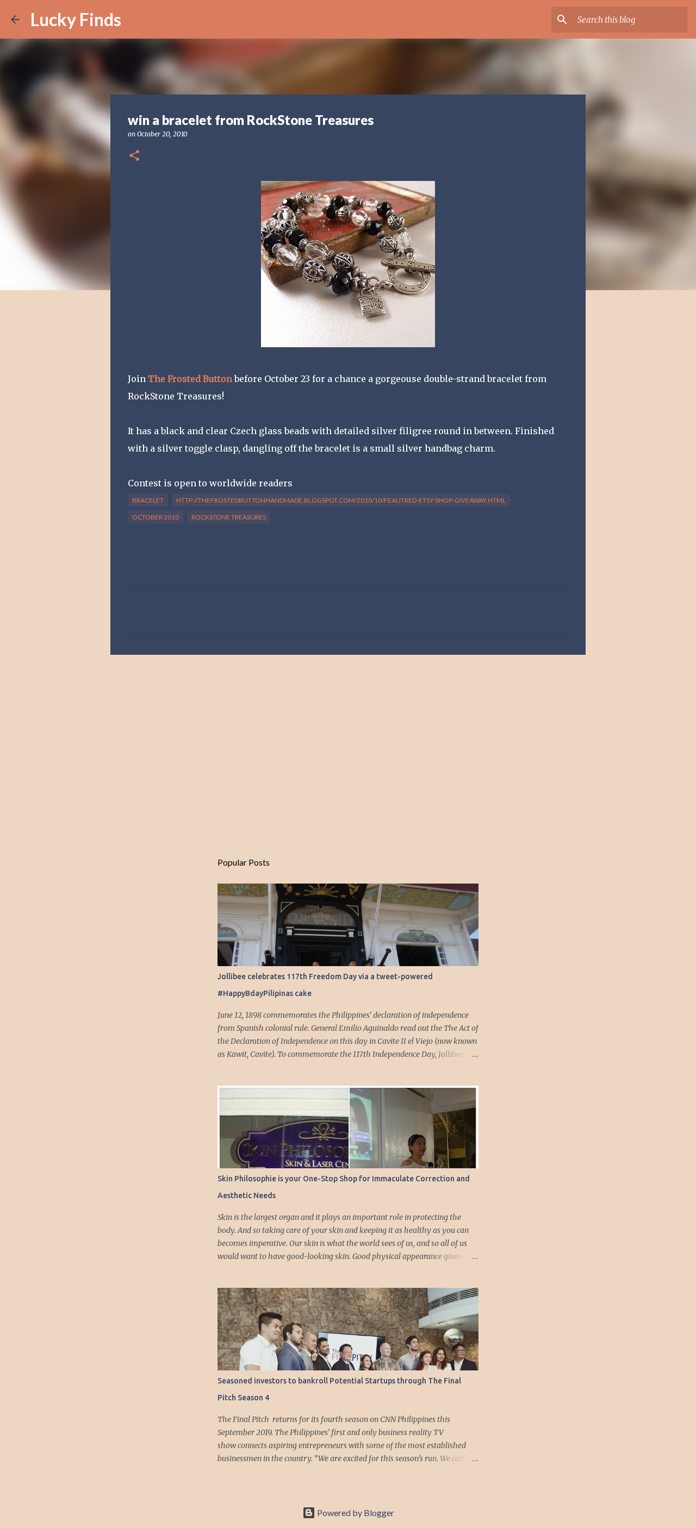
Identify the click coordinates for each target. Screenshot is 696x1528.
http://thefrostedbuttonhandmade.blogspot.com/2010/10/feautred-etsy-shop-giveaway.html (341, 500)
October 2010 (155, 517)
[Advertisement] (348, 747)
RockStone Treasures (228, 517)
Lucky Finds (75, 19)
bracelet (148, 500)
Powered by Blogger (354, 1512)
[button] (134, 156)
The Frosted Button (191, 378)
